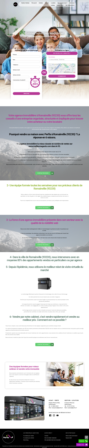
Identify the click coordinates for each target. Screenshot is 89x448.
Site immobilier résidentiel (50, 438)
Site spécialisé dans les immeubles (52, 440)
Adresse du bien (17, 75)
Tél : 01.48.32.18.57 (70, 5)
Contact (46, 435)
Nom (14, 59)
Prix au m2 (34, 3)
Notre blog (25, 440)
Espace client (60, 5)
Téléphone (15, 64)
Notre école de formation (71, 435)
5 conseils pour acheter (28, 438)
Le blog (53, 5)
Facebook (50, 415)
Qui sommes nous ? (62, 3)
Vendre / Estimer (25, 3)
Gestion (47, 3)
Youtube (57, 415)
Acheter (41, 3)
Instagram (53, 415)
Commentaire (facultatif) (19, 80)
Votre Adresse (51, 57)
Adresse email (16, 70)
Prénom (15, 54)
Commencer (62, 76)
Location (53, 3)
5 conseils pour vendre (28, 435)
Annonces (72, 3)
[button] (44, 173)
